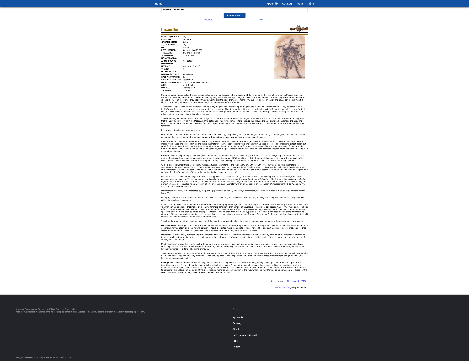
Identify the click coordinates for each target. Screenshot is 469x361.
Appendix (272, 3)
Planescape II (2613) (296, 281)
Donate (236, 347)
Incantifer (179, 9)
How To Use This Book (245, 335)
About (299, 3)
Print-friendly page (283, 287)
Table (310, 3)
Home (158, 3)
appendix (167, 9)
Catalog (287, 3)
